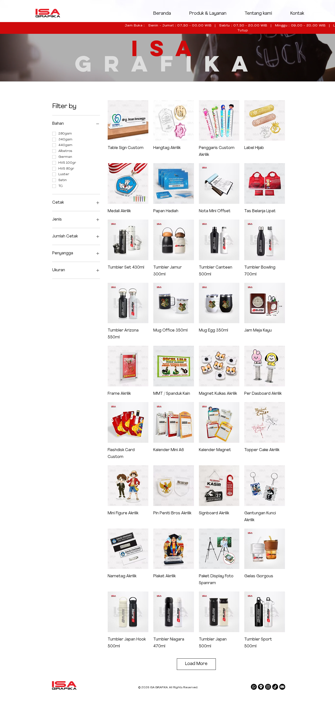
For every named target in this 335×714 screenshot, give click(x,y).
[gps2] (261, 687)
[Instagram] (268, 687)
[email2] (282, 687)
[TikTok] (275, 687)
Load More (196, 664)
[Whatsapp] (254, 687)
